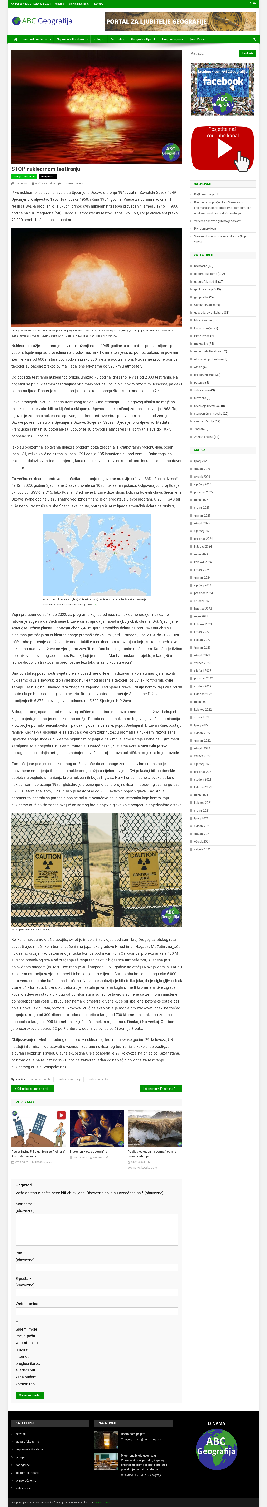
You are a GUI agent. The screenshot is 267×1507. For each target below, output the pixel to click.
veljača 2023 (202, 663)
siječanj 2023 (202, 670)
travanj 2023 (202, 647)
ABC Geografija (45, 183)
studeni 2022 (202, 686)
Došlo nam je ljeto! (206, 194)
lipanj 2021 (201, 818)
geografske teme (35, 39)
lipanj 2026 (201, 461)
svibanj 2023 (202, 639)
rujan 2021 (201, 795)
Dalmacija (200, 266)
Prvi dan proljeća (205, 228)
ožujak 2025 (202, 523)
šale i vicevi (197, 39)
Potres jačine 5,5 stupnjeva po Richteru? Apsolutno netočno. (38, 1154)
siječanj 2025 (202, 531)
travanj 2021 (202, 833)
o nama (59, 3)
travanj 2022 (202, 740)
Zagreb (199, 429)
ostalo (198, 367)
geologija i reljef (204, 289)
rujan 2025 (201, 500)
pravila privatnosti (79, 3)
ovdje (95, 604)
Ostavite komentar (73, 183)
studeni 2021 (202, 779)
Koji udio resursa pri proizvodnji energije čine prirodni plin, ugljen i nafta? (35, 1088)
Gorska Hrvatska (205, 305)
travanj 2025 (202, 515)
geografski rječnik (143, 39)
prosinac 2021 (203, 771)
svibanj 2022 (202, 733)
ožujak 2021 (202, 841)
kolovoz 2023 (203, 624)
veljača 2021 (202, 849)
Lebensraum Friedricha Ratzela (162, 1088)
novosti (21, 1434)
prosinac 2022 (203, 678)
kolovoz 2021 (203, 802)
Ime (25, 1256)
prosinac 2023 (203, 593)
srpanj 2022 (202, 717)
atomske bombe (41, 1079)
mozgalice (118, 39)
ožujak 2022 (202, 748)
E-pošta (25, 1282)
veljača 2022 (202, 756)
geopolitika (47, 176)
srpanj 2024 (202, 570)
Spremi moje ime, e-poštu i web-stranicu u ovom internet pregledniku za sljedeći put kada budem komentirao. (28, 1356)
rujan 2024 (201, 554)
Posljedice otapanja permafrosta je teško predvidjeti (152, 1154)
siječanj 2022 (202, 764)
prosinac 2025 (203, 492)
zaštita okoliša (203, 437)
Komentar (25, 1207)
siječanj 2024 (202, 585)
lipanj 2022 (201, 725)
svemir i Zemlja (204, 421)
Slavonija (200, 398)
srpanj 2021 (202, 810)
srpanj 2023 (202, 632)
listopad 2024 (203, 546)
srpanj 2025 (202, 507)
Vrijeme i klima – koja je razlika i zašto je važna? (220, 239)
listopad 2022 (203, 694)
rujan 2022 (201, 701)
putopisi (99, 39)
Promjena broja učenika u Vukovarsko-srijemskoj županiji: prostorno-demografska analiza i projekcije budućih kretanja (222, 208)
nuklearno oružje (98, 1079)
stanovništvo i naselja (208, 413)
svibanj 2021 (202, 826)
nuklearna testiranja (69, 1079)
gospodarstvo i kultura (208, 312)
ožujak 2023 (202, 655)
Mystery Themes (103, 1502)
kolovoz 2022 (203, 709)
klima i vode (202, 336)
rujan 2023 (201, 616)
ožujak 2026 (202, 476)
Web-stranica (27, 1304)
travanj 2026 (202, 468)
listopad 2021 (203, 787)
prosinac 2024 (203, 538)
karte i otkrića (203, 328)
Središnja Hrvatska (206, 406)
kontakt (98, 3)
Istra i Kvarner (203, 320)
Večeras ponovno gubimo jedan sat (217, 221)
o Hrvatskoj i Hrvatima (208, 359)
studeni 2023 (202, 601)
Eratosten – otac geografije (88, 1151)
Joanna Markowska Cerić (142, 1167)
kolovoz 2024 (203, 562)
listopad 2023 (203, 608)
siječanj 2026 (202, 484)
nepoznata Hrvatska (70, 39)
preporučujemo (172, 39)
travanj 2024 (202, 577)
